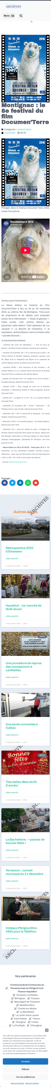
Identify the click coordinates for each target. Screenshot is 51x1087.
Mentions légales (17, 1083)
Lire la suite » (12, 559)
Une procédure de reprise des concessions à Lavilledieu (24, 667)
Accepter (25, 1061)
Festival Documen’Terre (18, 462)
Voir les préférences (25, 1077)
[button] (46, 1030)
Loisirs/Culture (23, 129)
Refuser (25, 1069)
